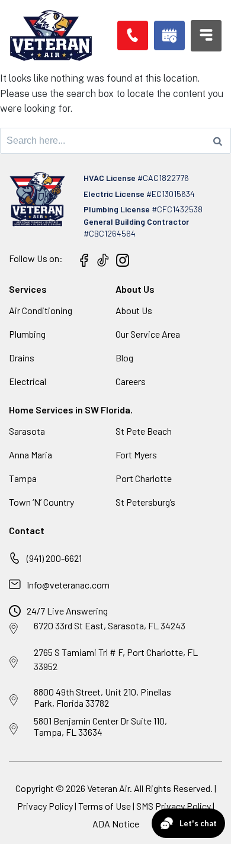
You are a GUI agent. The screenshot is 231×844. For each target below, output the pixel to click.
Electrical (27, 381)
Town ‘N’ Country (41, 501)
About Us (134, 310)
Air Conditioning (40, 310)
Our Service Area (148, 333)
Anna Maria (30, 454)
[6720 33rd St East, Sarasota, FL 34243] (14, 629)
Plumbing (27, 333)
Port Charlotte (144, 478)
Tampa (23, 478)
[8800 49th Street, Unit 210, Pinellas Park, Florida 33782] (14, 700)
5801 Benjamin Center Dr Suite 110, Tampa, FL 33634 (100, 726)
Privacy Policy (45, 805)
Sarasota (27, 430)
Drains (21, 357)
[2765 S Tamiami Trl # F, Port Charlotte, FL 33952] (14, 662)
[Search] (217, 141)
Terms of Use (105, 805)
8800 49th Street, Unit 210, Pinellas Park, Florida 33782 (102, 697)
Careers (131, 381)
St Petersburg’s (145, 501)
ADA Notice (115, 823)
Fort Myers (136, 454)
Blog (124, 357)
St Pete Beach (144, 430)
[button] (169, 35)
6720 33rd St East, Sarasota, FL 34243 (109, 625)
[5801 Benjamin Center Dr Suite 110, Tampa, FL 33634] (14, 729)
